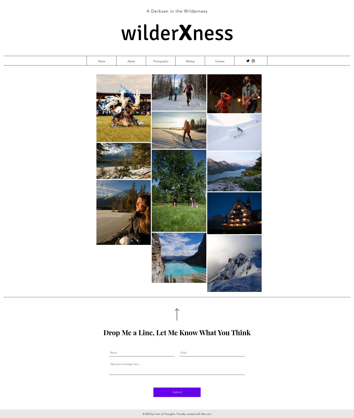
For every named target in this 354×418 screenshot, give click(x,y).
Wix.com (206, 414)
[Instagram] (253, 61)
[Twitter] (248, 61)
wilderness (177, 33)
